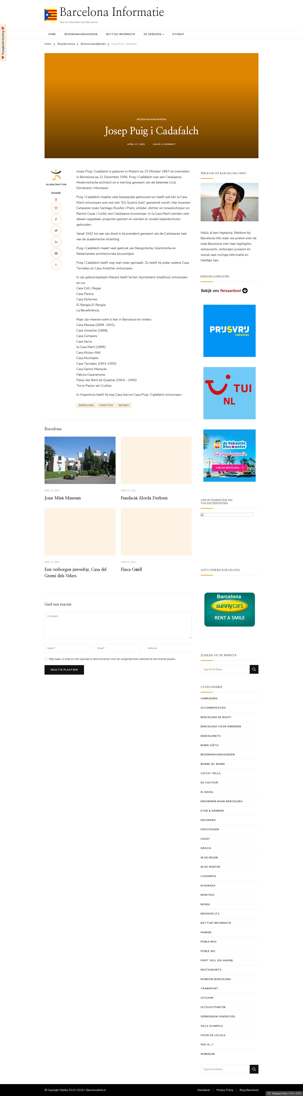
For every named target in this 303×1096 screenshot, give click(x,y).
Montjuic (208, 895)
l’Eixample (208, 876)
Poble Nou (209, 941)
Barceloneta (211, 736)
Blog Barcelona (249, 1090)
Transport (209, 988)
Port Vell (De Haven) (217, 960)
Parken (206, 932)
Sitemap (178, 34)
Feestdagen (210, 829)
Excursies (208, 820)
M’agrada (208, 885)
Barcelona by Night (216, 717)
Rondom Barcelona (216, 979)
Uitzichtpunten (213, 1007)
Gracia (206, 848)
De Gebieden (152, 34)
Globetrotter (56, 184)
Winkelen (208, 1054)
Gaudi (205, 839)
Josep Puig (106, 405)
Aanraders (209, 698)
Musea (205, 904)
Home (52, 34)
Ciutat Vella (211, 773)
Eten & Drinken (212, 810)
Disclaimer (203, 1090)
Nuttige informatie (120, 34)
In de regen (209, 857)
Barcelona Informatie (111, 12)
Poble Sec (208, 951)
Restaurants (211, 969)
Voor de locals (213, 1035)
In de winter (210, 867)
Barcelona (86, 405)
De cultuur (209, 782)
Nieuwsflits (210, 913)
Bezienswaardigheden (81, 34)
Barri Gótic (210, 745)
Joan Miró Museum (63, 498)
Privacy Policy (224, 1090)
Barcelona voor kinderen (221, 726)
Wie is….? (207, 1044)
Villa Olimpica (212, 1026)
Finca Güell (131, 570)
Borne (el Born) (213, 764)
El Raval (207, 792)
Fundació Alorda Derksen (144, 498)
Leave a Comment (164, 144)
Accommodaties (213, 707)
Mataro (124, 405)
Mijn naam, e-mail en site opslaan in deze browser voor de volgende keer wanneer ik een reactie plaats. (112, 659)
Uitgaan (207, 997)
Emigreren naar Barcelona (222, 801)
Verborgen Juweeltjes (218, 1016)
